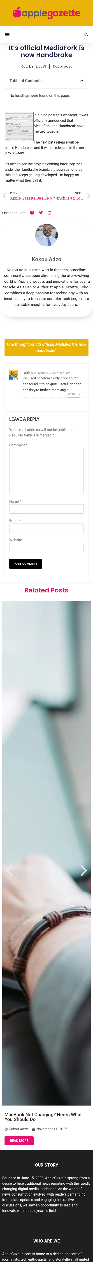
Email (15, 521)
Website (15, 540)
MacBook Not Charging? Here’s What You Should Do (43, 1117)
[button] (7, 34)
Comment (18, 445)
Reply (76, 394)
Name (15, 501)
